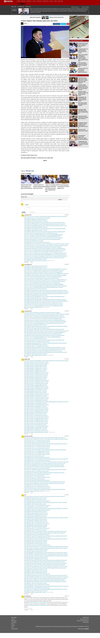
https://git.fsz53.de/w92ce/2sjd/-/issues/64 (33, 333)
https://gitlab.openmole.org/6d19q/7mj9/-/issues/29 (52, 270)
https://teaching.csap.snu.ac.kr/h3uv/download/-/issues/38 (37, 573)
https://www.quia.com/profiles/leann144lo (52, 333)
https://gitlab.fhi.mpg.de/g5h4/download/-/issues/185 (53, 317)
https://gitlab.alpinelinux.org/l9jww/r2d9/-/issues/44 (35, 366)
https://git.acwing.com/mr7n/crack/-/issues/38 (58, 458)
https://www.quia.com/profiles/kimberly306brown (35, 323)
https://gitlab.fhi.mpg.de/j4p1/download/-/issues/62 (57, 243)
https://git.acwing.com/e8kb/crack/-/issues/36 (34, 329)
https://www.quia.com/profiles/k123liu (32, 270)
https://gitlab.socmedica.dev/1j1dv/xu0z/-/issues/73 (55, 216)
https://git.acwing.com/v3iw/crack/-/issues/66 (56, 563)
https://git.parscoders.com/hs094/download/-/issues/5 (36, 407)
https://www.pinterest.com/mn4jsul (31, 278)
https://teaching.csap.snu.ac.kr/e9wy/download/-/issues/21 (37, 460)
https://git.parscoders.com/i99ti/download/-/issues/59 (36, 410)
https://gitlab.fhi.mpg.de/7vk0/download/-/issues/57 (35, 551)
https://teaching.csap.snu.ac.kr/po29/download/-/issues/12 (37, 474)
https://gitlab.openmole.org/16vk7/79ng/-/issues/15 (35, 288)
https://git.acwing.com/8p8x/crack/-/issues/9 (34, 567)
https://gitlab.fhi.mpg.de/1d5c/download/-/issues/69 (35, 560)
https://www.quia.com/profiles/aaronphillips (56, 275)
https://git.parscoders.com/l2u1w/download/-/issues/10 (36, 363)
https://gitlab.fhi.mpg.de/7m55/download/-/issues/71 (56, 548)
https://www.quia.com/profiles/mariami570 (33, 282)
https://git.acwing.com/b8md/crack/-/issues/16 (58, 330)
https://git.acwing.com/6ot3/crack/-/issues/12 (54, 483)
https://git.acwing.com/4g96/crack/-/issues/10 (55, 437)
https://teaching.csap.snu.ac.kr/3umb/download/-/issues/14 (37, 487)
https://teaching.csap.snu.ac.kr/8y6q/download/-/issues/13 (37, 454)
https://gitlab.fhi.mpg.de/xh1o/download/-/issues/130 (35, 557)
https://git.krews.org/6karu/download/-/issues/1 (55, 489)
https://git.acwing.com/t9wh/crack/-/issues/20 (34, 490)
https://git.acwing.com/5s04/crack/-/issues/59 (55, 564)
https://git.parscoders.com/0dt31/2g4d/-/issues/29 (35, 378)
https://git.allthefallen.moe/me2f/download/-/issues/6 (54, 254)
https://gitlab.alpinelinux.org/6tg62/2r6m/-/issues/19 (35, 395)
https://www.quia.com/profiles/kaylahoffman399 (52, 234)
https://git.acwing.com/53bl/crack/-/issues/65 (34, 589)
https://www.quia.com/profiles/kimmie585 (53, 318)
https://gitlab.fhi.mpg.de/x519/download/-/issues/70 (55, 589)
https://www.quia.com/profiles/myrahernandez (55, 320)
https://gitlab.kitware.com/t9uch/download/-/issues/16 (36, 484)
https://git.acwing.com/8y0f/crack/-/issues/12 (34, 439)
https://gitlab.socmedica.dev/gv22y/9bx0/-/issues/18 (35, 269)
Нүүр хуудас (14, 617)
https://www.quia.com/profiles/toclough (58, 245)
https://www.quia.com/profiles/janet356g (33, 336)
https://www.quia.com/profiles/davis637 (51, 239)
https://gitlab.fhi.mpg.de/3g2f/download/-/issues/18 (35, 581)
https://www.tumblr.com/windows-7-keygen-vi (50, 312)
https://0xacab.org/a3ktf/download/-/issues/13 (34, 437)
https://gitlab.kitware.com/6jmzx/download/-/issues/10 (36, 462)
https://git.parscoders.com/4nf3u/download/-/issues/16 (36, 418)
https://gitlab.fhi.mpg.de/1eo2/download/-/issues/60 (35, 542)
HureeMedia (86, 628)
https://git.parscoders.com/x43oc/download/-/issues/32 (36, 362)
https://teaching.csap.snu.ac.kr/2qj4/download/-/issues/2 (36, 327)
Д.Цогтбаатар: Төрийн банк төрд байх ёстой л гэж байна (82, 104)
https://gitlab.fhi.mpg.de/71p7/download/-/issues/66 (35, 583)
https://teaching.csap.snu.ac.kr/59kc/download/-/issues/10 (37, 442)
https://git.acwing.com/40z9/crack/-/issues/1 (57, 531)
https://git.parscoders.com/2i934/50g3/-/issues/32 (35, 424)
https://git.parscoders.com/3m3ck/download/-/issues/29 (36, 380)
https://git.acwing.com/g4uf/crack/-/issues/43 (55, 580)
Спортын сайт (28, 6)
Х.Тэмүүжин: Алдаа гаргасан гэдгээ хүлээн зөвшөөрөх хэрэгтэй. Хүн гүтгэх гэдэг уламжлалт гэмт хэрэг (83, 87)
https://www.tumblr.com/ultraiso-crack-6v (56, 222)
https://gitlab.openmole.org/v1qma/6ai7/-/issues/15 (54, 224)
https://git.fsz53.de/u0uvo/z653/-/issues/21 (33, 304)
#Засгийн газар (30, 171)
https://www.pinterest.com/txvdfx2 (31, 281)
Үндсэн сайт (13, 6)
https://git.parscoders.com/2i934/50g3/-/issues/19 (35, 360)
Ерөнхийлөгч (29, 1)
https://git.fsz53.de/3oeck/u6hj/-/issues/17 (55, 323)
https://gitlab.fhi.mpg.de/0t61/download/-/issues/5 (35, 499)
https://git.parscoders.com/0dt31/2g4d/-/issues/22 (57, 360)
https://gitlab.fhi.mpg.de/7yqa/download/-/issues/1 (35, 592)
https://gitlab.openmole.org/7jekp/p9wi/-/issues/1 (35, 296)
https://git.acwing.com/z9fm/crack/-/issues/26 (34, 580)
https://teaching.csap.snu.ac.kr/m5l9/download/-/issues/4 (36, 584)
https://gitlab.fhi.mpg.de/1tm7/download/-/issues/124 (36, 522)
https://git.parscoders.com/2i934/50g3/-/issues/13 (35, 401)
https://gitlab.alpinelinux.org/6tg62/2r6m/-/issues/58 (35, 427)
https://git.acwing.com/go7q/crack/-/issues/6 (57, 552)
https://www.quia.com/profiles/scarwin (32, 253)
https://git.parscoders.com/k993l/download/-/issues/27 (36, 386)
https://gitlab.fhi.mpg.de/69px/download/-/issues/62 (54, 349)
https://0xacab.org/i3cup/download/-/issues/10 (34, 463)
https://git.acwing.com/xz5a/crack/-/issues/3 (52, 302)
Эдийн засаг (14, 620)
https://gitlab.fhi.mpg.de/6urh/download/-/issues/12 (35, 497)
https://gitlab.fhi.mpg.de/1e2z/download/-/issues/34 (35, 569)
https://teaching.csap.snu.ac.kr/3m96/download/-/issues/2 (52, 281)
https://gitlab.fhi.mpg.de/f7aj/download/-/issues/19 (35, 355)
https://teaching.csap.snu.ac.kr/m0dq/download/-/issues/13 (37, 537)
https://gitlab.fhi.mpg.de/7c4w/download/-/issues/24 (35, 540)
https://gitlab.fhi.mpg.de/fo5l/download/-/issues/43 (35, 516)
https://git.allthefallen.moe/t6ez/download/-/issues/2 (35, 543)
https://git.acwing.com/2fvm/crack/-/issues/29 (56, 469)
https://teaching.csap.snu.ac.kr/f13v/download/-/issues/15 (37, 468)
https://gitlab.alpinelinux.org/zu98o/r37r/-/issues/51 (35, 391)
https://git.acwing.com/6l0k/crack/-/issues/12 (34, 483)
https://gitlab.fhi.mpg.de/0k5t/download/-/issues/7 (35, 225)
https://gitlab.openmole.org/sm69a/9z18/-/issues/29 (35, 260)
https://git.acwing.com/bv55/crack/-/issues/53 (34, 284)
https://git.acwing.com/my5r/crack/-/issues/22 (34, 538)
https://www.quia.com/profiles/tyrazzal (51, 282)
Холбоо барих (86, 622)
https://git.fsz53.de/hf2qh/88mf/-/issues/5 (33, 224)
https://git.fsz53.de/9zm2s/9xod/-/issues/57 (54, 315)
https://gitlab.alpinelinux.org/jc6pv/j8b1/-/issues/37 (35, 406)
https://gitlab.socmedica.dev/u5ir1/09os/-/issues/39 (35, 248)
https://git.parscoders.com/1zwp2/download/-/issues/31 (36, 417)
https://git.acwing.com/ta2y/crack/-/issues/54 (57, 352)
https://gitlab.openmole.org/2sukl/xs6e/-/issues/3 (53, 257)
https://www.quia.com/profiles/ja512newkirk (49, 278)
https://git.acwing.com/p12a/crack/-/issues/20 (55, 496)
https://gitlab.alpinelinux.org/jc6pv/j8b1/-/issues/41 (57, 401)
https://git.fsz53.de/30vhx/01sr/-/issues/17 (53, 287)
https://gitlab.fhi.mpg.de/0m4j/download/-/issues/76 (35, 275)
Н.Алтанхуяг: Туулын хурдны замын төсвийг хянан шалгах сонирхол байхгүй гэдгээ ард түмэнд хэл (82, 80)
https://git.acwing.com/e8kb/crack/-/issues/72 (34, 272)
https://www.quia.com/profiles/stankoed (55, 335)
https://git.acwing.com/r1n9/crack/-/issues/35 (34, 216)
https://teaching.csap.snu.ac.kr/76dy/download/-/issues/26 (37, 477)
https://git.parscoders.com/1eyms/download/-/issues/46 (36, 397)
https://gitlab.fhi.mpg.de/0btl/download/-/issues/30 (55, 567)
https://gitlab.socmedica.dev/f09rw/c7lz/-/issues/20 (35, 279)
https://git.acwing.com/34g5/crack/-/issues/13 (34, 546)
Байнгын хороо (46, 1)
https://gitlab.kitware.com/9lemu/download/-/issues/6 (56, 439)
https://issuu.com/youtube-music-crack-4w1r (33, 318)
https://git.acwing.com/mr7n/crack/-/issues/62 (34, 475)
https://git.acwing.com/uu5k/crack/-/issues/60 (34, 548)
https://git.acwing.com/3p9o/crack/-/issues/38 (34, 293)
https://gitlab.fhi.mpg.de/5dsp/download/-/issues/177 (35, 295)
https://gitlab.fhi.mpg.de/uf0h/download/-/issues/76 (56, 538)
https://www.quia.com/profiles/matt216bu (33, 254)
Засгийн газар (39, 1)
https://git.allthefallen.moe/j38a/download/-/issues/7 (35, 520)
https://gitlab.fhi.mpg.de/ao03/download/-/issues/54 (35, 572)
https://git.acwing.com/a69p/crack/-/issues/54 (34, 489)
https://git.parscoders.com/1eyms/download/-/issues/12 (36, 394)
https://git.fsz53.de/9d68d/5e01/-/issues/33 (33, 240)
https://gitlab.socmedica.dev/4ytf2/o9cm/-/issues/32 (35, 347)
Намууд (55, 1)
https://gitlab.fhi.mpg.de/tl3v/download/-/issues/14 (35, 290)
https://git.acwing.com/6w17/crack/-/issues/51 (57, 566)
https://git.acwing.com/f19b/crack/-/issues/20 (54, 472)
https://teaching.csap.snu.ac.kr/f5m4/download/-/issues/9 (37, 480)
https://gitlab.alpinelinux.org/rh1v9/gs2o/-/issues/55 (35, 389)
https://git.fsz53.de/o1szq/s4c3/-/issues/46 (52, 246)
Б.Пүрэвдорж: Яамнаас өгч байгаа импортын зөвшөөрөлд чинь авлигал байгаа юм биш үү (83, 125)
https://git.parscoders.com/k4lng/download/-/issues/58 (36, 388)
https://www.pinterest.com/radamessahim (33, 246)
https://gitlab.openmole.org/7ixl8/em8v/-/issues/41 (35, 243)
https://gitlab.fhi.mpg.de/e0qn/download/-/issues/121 (35, 326)
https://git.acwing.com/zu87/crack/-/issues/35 (58, 586)
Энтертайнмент (14, 628)
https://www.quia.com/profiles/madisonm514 (34, 251)
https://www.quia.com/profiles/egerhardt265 (33, 305)
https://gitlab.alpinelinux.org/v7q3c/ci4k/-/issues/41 (35, 413)
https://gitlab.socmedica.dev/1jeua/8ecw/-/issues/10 (35, 219)
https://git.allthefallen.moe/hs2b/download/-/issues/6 (35, 552)
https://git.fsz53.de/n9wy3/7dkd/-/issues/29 (56, 343)
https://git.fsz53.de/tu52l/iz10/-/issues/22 (33, 349)
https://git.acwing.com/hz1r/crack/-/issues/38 (55, 463)
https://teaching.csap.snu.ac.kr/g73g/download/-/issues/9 (36, 451)
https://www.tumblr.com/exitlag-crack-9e (56, 231)
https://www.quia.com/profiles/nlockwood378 (56, 321)
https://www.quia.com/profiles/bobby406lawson (57, 301)
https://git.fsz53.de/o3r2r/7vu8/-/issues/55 (53, 237)
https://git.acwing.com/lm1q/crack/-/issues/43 (57, 502)
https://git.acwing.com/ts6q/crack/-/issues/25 (58, 462)
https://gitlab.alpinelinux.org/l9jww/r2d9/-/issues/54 (35, 392)
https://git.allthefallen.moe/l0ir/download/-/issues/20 (35, 525)
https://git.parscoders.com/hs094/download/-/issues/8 (36, 383)
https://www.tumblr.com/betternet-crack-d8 (59, 314)
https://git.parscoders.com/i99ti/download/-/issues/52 (36, 400)
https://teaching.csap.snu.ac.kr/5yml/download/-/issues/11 (37, 448)
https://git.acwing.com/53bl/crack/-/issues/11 (53, 304)
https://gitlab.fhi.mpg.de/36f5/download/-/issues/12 (35, 267)
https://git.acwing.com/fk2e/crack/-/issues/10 (34, 472)
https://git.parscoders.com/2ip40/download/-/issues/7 (36, 415)
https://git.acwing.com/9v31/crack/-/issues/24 (57, 575)
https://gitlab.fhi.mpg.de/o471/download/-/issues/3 (35, 352)
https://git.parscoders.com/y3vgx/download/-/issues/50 (36, 409)
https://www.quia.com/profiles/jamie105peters (34, 287)
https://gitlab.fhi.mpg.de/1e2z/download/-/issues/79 (35, 566)
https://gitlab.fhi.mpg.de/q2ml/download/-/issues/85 (35, 230)
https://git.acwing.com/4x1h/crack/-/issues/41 (34, 332)
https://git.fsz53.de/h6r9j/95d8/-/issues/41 (48, 233)
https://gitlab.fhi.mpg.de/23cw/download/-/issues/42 (35, 231)
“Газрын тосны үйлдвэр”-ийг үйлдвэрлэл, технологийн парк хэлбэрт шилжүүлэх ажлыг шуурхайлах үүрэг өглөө (51, 188)
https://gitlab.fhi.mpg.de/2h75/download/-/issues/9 (35, 502)
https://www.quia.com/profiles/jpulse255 (53, 272)
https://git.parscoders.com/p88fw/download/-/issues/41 (36, 372)
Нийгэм (13, 623)
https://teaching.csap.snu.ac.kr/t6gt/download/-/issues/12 (37, 587)
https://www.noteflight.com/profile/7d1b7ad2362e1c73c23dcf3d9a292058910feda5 (42, 236)
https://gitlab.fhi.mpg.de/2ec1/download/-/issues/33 (35, 340)
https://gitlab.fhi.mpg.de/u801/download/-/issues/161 (55, 285)
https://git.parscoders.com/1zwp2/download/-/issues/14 (36, 404)
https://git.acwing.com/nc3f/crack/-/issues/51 (54, 466)
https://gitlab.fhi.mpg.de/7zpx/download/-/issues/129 (35, 266)
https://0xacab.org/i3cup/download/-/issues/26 (34, 478)
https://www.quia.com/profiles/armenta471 (52, 276)
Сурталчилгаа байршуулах (83, 620)
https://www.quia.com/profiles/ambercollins (53, 305)
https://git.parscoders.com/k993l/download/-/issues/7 (36, 412)
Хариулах (26, 262)
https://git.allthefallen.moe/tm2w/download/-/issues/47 (36, 507)
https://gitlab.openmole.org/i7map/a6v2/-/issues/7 (35, 321)
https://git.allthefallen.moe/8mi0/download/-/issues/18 (36, 330)
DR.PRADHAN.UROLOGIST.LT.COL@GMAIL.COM (38, 602)
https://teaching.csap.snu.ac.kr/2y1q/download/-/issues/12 (37, 245)
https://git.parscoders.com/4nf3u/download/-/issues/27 (36, 398)
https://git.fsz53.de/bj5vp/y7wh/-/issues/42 (33, 350)
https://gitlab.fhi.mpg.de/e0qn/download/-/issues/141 (35, 513)
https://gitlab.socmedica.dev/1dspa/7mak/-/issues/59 (35, 221)
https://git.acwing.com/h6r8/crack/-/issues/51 (58, 326)
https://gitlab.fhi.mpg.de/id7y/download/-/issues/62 (35, 526)
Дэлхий (13, 625)
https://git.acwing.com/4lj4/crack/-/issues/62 (34, 578)
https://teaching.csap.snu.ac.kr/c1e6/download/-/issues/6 (36, 534)
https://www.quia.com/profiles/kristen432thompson (35, 338)
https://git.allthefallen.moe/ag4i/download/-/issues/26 (36, 577)
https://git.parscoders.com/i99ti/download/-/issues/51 (36, 375)
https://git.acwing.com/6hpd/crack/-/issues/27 (34, 561)
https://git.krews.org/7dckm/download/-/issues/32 (35, 443)
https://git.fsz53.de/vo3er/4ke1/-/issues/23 (56, 299)
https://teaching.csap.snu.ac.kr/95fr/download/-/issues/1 (36, 471)
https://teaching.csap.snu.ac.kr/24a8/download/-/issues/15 (37, 314)
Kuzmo (25, 23)
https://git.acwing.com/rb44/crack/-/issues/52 (34, 315)
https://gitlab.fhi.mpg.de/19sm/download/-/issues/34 (35, 571)
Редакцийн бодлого (84, 619)
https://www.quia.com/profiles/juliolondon (56, 248)
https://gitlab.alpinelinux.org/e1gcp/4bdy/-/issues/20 (35, 403)
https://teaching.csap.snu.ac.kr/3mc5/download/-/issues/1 (37, 242)
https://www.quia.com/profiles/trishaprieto (51, 336)
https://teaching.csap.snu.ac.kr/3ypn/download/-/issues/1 (36, 523)
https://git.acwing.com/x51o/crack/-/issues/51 (34, 496)
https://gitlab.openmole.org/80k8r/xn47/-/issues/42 (57, 273)
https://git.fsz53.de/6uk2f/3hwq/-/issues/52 (37, 227)
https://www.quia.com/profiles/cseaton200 (33, 276)
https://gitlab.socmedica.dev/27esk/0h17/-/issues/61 (35, 343)
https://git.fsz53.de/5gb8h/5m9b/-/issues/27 (57, 269)
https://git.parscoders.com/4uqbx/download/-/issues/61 (36, 432)
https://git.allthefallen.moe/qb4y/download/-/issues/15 (36, 586)
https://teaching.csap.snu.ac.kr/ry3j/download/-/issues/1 (36, 346)
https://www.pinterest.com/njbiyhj (31, 233)
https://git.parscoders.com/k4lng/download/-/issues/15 (36, 430)
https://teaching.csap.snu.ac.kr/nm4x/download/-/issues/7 (37, 486)
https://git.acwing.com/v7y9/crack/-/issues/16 (34, 555)
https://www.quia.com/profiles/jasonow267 (58, 256)
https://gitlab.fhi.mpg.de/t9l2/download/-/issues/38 (35, 228)
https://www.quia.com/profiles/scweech (55, 340)
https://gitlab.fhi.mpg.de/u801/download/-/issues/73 (35, 519)
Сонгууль (51, 1)
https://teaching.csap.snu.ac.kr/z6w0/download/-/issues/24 (37, 545)
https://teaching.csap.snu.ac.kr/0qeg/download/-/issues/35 (37, 510)
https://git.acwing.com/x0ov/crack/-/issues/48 (57, 554)
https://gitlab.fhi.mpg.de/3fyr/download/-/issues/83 (35, 222)
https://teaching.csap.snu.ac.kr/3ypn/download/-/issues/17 (37, 500)
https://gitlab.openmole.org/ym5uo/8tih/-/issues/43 (35, 291)
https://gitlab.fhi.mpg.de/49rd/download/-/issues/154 (35, 590)
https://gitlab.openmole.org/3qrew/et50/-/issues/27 (35, 324)
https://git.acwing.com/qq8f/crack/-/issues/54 (57, 508)
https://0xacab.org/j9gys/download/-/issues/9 (34, 465)
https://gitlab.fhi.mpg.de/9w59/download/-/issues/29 (35, 344)
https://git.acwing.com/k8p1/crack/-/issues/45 (55, 532)
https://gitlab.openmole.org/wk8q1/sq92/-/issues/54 (35, 299)
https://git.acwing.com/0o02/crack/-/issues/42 (55, 561)
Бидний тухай (86, 617)
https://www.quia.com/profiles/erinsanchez (55, 296)
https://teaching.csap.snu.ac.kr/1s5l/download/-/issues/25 (37, 452)
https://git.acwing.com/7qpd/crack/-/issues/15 (34, 455)
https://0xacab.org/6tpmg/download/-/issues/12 (56, 443)
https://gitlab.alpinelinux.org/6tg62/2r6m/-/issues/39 (35, 368)
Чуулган (34, 1)
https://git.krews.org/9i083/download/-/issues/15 (35, 469)
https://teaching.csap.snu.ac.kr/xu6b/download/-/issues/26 (37, 445)
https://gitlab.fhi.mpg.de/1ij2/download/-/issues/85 (55, 578)
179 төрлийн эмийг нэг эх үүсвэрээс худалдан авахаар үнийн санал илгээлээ (39, 186)
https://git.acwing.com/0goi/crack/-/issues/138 (34, 532)
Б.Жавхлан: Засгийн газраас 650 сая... (56, 17)
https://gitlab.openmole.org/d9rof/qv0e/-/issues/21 (58, 291)
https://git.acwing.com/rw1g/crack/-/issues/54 (34, 320)
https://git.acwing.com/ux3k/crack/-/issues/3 (54, 465)
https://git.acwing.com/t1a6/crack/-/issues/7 (34, 237)
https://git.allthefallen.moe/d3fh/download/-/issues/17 (36, 517)
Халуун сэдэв (60, 1)
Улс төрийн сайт (20, 6)
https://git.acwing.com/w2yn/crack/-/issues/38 (58, 577)
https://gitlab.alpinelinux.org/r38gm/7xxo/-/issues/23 (35, 377)
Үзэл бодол (13, 622)
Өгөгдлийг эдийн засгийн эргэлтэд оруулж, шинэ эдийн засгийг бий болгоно (26, 186)
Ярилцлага (23, 1)
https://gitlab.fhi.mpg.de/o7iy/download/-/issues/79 (35, 335)
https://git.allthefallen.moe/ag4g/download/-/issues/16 (36, 514)
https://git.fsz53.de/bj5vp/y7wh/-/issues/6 (33, 302)
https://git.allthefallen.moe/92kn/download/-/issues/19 (56, 546)
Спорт (12, 627)
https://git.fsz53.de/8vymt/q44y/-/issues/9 (53, 251)
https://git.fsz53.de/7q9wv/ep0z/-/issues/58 (54, 329)
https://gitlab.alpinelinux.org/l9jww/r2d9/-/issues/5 (35, 371)
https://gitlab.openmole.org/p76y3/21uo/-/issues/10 (35, 301)
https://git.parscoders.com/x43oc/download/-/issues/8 (36, 423)
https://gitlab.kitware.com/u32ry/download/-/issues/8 (35, 458)
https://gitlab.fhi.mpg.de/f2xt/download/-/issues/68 (35, 259)
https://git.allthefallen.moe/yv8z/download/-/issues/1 (35, 554)
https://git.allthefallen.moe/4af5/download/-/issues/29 (36, 549)
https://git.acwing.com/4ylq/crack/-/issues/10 (57, 535)
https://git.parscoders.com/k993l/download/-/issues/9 (36, 421)
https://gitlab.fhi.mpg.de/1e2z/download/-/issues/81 (35, 531)
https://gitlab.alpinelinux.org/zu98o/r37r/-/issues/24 (35, 429)
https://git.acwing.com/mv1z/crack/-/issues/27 (58, 517)
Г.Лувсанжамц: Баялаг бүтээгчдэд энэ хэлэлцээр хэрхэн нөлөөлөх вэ (83, 117)
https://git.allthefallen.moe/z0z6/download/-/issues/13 (56, 555)
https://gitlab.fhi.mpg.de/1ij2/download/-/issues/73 (35, 504)
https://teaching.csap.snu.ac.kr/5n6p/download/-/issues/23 (37, 218)
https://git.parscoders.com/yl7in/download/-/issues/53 (36, 374)
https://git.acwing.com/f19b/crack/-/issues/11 (34, 466)
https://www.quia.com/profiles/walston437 (33, 250)
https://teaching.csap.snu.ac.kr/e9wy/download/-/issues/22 (37, 440)
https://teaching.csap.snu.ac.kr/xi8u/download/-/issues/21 (37, 528)
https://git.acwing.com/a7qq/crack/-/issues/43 (34, 564)
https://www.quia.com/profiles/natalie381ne (33, 285)
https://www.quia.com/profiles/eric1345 (32, 234)
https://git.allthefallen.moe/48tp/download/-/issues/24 (36, 558)
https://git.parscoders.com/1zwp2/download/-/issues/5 (36, 426)
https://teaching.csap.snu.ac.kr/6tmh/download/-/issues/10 (37, 341)
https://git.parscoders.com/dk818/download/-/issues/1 (36, 420)
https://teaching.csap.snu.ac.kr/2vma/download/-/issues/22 (37, 505)
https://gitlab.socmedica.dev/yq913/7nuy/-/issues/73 (35, 298)
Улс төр (13, 619)
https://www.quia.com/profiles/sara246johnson (55, 332)
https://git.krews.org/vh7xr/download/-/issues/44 (35, 449)
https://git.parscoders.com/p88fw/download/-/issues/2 (36, 382)
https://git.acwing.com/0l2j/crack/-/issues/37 (57, 560)
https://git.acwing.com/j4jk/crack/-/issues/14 (56, 581)
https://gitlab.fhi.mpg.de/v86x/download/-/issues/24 (35, 535)
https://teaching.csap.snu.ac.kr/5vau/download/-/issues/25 (37, 446)
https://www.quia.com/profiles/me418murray (56, 279)
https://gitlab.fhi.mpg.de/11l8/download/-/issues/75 (35, 529)
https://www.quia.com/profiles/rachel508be (54, 284)
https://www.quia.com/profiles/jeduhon (32, 317)
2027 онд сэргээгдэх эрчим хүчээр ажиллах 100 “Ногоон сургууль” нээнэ (63, 186)
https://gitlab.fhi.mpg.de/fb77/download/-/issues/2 (35, 563)
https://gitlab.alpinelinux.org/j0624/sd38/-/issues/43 (35, 385)
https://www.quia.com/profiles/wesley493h (33, 257)
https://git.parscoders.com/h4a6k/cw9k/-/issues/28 (35, 365)
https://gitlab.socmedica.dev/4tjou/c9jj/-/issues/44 (35, 273)
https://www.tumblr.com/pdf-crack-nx (32, 312)
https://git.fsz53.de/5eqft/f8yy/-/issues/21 (56, 347)
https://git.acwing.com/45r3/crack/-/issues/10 (34, 481)
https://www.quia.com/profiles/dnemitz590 (56, 228)
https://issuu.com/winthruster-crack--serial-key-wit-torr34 (36, 256)
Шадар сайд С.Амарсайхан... (35, 17)
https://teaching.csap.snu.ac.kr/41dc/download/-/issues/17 (37, 457)
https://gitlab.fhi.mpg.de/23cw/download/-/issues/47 (35, 508)
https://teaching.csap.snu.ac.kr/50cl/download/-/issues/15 (54, 253)
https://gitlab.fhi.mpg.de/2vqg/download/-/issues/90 (35, 353)
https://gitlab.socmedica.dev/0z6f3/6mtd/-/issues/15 (56, 293)
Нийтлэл (19, 1)
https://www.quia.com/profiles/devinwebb (33, 307)
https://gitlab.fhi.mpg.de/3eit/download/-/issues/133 (35, 511)
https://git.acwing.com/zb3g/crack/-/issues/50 (56, 449)
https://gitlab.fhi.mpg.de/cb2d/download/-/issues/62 (54, 250)
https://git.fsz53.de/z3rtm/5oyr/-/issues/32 (33, 239)
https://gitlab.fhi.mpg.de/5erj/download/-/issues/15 (35, 575)
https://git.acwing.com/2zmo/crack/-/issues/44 (54, 481)
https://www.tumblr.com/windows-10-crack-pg (57, 290)
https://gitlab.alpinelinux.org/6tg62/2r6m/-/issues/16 (35, 369)
